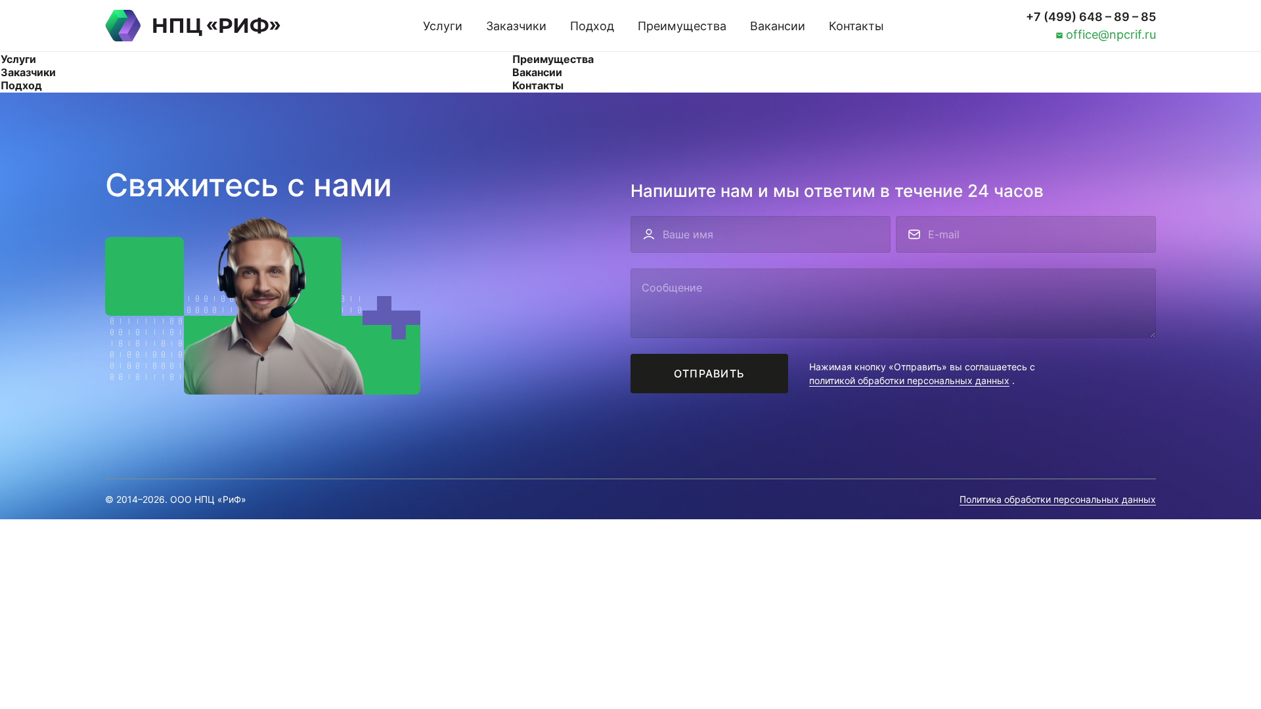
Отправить (709, 373)
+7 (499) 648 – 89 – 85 (1091, 17)
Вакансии (777, 26)
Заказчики (516, 26)
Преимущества (682, 26)
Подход (592, 26)
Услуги (442, 26)
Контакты (856, 26)
